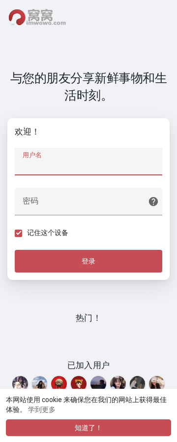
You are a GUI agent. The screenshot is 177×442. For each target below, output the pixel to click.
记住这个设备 (47, 233)
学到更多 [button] (42, 409)
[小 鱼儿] (20, 384)
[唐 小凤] (40, 384)
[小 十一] (118, 384)
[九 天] (98, 384)
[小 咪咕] (157, 384)
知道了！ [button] (88, 428)
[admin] (59, 384)
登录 (88, 261)
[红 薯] (79, 384)
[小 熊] (138, 384)
